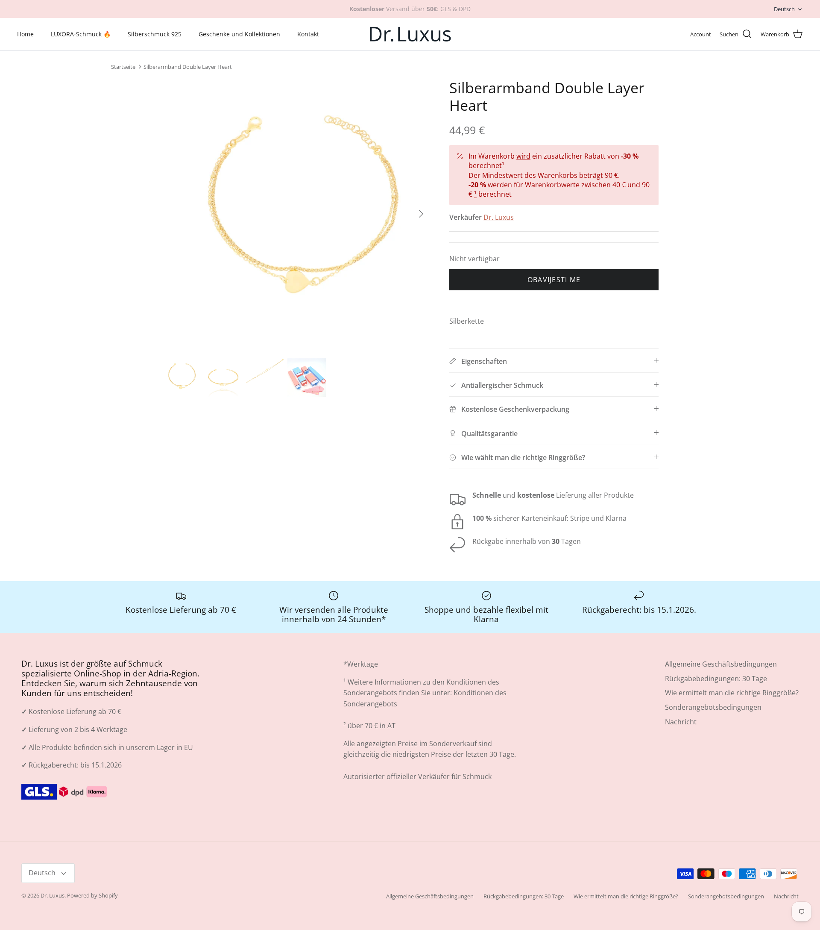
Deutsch (784, 9)
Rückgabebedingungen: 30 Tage (716, 678)
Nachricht (681, 721)
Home (25, 34)
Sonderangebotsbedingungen (713, 707)
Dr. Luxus (498, 217)
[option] (295, 213)
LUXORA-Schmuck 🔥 (81, 34)
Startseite (123, 67)
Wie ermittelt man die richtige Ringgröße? (732, 692)
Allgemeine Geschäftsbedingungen (721, 664)
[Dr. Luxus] (410, 34)
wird (523, 156)
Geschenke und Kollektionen (239, 34)
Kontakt (308, 34)
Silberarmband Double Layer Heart (188, 67)
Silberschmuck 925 (155, 34)
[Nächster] (421, 213)
